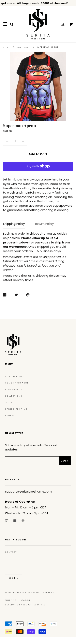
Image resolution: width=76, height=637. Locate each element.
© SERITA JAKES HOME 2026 (22, 592)
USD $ (12, 578)
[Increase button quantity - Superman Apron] (22, 141)
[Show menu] (5, 24)
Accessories (14, 389)
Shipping (11, 600)
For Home (23, 47)
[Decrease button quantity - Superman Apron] (8, 141)
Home (6, 47)
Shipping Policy (14, 224)
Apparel (10, 415)
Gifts (8, 402)
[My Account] (61, 24)
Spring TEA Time (16, 409)
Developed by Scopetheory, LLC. (25, 605)
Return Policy (44, 224)
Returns (48, 592)
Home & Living (15, 376)
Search (25, 600)
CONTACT (11, 552)
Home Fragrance (17, 382)
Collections (13, 396)
